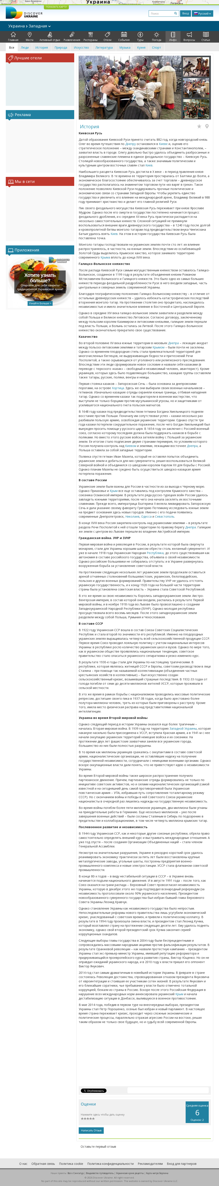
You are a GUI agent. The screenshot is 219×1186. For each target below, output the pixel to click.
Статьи (205, 40)
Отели (107, 40)
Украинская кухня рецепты (130, 1173)
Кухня (141, 47)
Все (11, 47)
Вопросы (189, 40)
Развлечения (72, 40)
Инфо (173, 40)
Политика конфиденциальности (110, 1164)
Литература (104, 47)
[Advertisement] (40, 146)
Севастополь (164, 516)
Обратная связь (43, 1164)
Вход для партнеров (182, 1164)
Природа (61, 47)
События (124, 40)
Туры (140, 40)
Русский (203, 13)
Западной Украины (183, 728)
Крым (114, 491)
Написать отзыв (91, 1130)
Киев (148, 165)
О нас (23, 1164)
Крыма (105, 257)
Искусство (81, 47)
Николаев (132, 516)
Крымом (158, 347)
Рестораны (91, 40)
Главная (13, 40)
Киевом (130, 446)
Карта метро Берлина (157, 1173)
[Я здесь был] (208, 127)
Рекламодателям (150, 1164)
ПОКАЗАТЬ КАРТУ (56, 6)
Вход (185, 13)
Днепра (173, 343)
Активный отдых (50, 40)
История (41, 47)
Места (29, 40)
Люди (25, 47)
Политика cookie (71, 1164)
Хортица (118, 388)
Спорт (156, 47)
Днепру (130, 144)
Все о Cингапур (76, 1173)
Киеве (163, 144)
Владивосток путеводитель (100, 1173)
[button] (86, 87)
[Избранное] (200, 127)
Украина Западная (28, 25)
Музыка (124, 47)
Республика (155, 553)
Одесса (146, 516)
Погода (156, 40)
